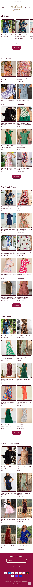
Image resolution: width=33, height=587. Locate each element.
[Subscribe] (25, 561)
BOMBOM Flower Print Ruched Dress (24, 275)
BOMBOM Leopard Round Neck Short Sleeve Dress (8, 275)
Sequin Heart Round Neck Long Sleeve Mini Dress (24, 252)
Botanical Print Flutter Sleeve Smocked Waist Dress (21, 35)
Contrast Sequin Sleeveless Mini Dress (24, 467)
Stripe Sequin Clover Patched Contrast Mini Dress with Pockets (24, 124)
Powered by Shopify (20, 579)
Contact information (17, 583)
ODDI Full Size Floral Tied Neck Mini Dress (8, 78)
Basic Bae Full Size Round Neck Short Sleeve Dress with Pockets (8, 298)
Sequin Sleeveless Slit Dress (23, 519)
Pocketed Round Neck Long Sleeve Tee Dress (7, 380)
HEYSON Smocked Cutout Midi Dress (24, 402)
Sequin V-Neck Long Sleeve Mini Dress (24, 546)
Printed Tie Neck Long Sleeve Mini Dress (23, 78)
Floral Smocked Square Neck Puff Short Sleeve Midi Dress (24, 230)
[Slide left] (13, 43)
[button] (3, 8)
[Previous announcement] (3, 1)
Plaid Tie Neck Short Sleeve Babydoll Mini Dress (7, 101)
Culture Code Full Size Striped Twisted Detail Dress (23, 425)
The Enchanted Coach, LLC (10, 579)
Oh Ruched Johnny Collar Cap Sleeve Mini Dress (23, 146)
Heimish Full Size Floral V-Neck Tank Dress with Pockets (8, 169)
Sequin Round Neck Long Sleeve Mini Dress (8, 124)
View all (16, 47)
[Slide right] (20, 43)
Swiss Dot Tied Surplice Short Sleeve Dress (23, 380)
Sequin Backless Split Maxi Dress (8, 545)
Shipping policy (25, 581)
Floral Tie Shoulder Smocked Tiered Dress (7, 402)
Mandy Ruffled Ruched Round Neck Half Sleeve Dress (23, 298)
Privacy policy (9, 581)
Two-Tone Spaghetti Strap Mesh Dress (8, 520)
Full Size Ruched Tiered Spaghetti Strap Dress (6, 425)
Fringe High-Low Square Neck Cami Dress (23, 357)
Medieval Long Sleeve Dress (7, 34)
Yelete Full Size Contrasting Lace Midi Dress (8, 493)
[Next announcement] (30, 1)
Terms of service (17, 581)
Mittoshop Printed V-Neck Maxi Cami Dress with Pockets (8, 357)
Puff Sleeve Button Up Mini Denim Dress (23, 101)
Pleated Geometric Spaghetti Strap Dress (24, 207)
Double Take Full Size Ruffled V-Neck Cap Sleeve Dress (8, 146)
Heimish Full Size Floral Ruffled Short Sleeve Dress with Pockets (8, 252)
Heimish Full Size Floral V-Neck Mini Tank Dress (24, 169)
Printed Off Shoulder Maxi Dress (24, 335)
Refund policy (29, 579)
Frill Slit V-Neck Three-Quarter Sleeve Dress (8, 230)
